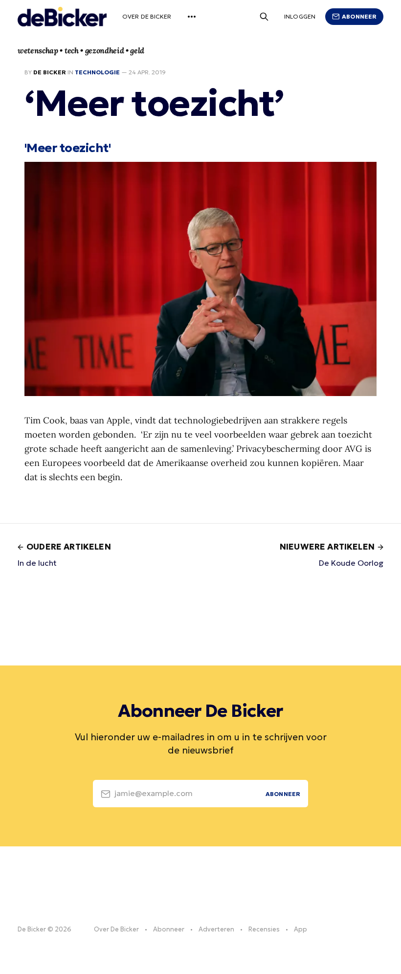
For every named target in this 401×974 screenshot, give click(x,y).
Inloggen (299, 16)
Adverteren (216, 929)
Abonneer (359, 16)
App (300, 929)
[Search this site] (264, 16)
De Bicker (49, 72)
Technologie (97, 72)
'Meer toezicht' (67, 147)
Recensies (264, 929)
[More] (191, 16)
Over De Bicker (147, 16)
